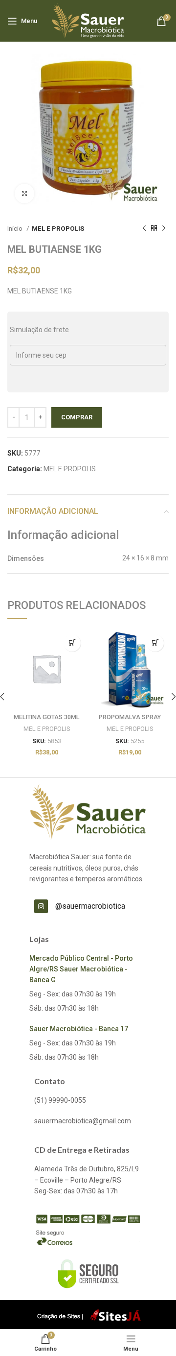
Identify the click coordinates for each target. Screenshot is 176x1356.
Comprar (76, 417)
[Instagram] (41, 906)
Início (15, 228)
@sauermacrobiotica (90, 906)
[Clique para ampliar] (24, 193)
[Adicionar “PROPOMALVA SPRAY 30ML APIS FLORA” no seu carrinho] (155, 643)
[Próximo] (164, 229)
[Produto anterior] (144, 229)
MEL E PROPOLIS (58, 228)
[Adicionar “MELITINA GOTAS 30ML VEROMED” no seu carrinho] (72, 643)
